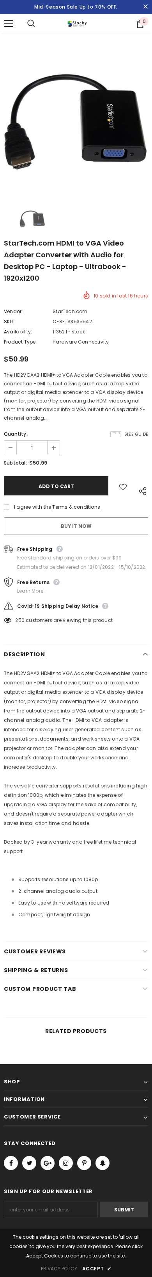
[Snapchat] (102, 1163)
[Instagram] (66, 1163)
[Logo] (77, 24)
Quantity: (16, 434)
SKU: (9, 321)
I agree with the (32, 507)
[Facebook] (11, 1163)
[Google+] (48, 1163)
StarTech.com (70, 311)
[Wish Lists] (123, 486)
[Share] (140, 490)
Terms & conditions (76, 507)
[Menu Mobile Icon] (8, 23)
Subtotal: (15, 463)
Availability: (18, 331)
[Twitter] (29, 1163)
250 (20, 620)
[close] (145, 7)
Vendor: (13, 311)
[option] (76, 122)
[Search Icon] (39, 24)
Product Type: (20, 341)
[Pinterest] (84, 1163)
